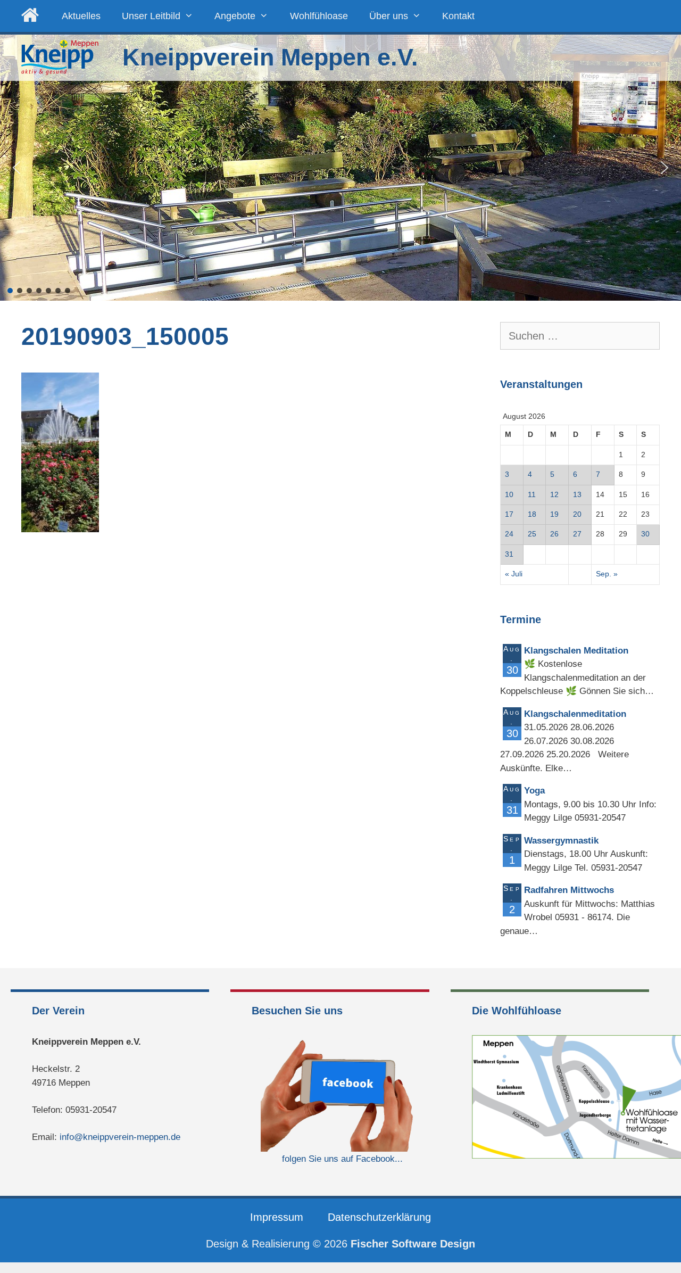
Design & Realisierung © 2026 (340, 1244)
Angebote (234, 16)
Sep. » (607, 574)
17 (509, 514)
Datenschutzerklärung (379, 1217)
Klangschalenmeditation (575, 714)
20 (577, 514)
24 (509, 534)
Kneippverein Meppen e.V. (270, 57)
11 (532, 495)
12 (554, 495)
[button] (16, 167)
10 (509, 495)
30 (645, 534)
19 (554, 514)
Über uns (388, 16)
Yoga (534, 791)
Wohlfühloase (319, 16)
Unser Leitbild (151, 16)
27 (577, 534)
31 (509, 554)
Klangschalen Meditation (576, 651)
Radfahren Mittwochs (569, 890)
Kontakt (458, 16)
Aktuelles (81, 16)
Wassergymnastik (561, 841)
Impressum (276, 1217)
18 (532, 514)
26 (554, 534)
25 (532, 534)
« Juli (513, 574)
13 (577, 495)
